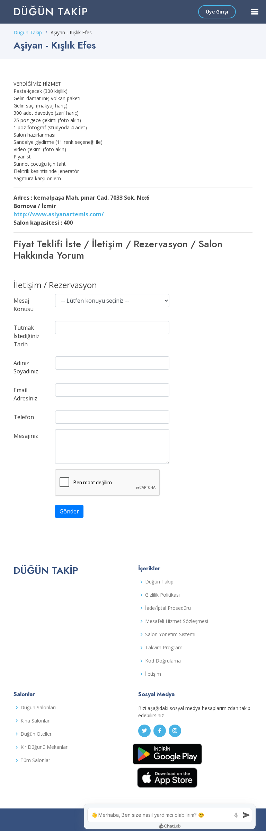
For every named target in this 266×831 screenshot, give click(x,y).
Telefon (24, 417)
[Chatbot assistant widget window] (170, 816)
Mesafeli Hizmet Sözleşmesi (176, 621)
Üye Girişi (217, 11)
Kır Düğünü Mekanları (44, 747)
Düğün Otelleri (36, 734)
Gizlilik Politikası (162, 594)
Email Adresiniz (25, 394)
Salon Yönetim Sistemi (170, 634)
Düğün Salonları (38, 707)
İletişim (153, 674)
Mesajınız (26, 436)
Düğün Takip (51, 11)
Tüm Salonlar (35, 760)
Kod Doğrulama (163, 660)
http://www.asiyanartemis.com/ (59, 214)
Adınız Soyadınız (26, 367)
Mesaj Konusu (24, 305)
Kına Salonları (35, 720)
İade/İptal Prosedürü (168, 608)
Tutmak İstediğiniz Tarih (26, 336)
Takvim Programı (164, 647)
